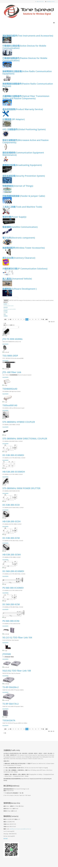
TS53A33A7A (8, 720)
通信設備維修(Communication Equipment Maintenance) (23, 153)
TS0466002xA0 (9, 388)
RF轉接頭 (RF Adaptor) (13, 119)
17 (38, 319)
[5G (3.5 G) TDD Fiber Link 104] (29, 630)
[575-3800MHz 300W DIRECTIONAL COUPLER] (29, 431)
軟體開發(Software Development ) (19, 288)
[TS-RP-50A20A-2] (29, 680)
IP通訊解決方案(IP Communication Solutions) (24, 268)
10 (18, 319)
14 (29, 319)
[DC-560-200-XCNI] (29, 597)
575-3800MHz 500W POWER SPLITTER (21, 488)
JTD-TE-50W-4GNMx (12, 339)
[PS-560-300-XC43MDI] (29, 580)
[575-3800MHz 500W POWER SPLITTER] (29, 481)
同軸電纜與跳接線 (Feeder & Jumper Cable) (23, 195)
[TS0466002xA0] (29, 381)
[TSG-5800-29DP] (29, 348)
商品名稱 (5, 307)
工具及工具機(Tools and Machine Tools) (22, 206)
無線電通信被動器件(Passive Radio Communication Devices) (27, 84)
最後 (47, 319)
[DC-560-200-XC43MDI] (29, 564)
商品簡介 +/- (6, 304)
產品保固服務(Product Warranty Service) (22, 109)
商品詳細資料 (5, 344)
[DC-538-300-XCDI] (29, 497)
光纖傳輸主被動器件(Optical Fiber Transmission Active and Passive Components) (25, 97)
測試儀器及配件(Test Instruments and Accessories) (27, 35)
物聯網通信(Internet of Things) (17, 185)
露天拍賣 (5, 838)
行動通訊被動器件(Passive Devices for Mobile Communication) (24, 59)
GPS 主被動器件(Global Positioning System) (24, 129)
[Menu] (53, 23)
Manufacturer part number (10, 309)
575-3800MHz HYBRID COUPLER (18, 421)
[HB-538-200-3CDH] (29, 514)
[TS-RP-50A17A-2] (29, 696)
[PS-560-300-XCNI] (29, 613)
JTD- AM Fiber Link (11, 372)
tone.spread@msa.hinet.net (24, 829)
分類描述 (5, 316)
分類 (5, 314)
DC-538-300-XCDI (11, 504)
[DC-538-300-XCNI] (29, 530)
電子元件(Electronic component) (18, 237)
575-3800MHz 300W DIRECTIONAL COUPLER (24, 438)
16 (35, 319)
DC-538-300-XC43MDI (13, 455)
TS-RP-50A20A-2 (10, 687)
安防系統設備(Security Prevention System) (23, 175)
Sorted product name (9, 305)
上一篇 (9, 319)
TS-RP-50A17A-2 (10, 703)
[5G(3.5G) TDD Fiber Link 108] (29, 663)
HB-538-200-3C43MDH (13, 471)
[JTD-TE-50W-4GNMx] (29, 331)
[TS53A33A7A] (29, 713)
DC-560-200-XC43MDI (13, 571)
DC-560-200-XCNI (11, 604)
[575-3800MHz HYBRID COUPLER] (29, 414)
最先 (5, 319)
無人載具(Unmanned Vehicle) (17, 278)
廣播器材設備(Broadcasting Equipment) (22, 165)
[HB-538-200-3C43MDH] (29, 464)
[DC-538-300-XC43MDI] (29, 448)
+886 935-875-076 (40, 1)
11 (21, 319)
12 (24, 319)
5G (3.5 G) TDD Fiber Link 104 (17, 637)
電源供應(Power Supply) (14, 216)
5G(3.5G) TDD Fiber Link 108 (16, 670)
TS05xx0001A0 (9, 405)
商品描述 (5, 310)
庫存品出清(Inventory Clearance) (18, 257)
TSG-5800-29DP (10, 355)
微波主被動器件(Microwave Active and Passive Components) (25, 141)
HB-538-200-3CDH (11, 521)
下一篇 (42, 319)
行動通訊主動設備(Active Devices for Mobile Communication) (24, 47)
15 (32, 319)
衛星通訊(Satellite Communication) (20, 226)
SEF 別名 (5, 312)
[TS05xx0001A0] (29, 398)
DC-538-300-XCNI (11, 538)
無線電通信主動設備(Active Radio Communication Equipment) (27, 72)
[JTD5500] (29, 646)
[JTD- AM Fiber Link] (29, 365)
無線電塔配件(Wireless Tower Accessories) (23, 247)
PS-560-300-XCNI (10, 620)
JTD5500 (6, 654)
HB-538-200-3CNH (11, 554)
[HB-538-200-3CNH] (29, 547)
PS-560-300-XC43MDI (13, 587)
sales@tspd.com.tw (50, 1)
